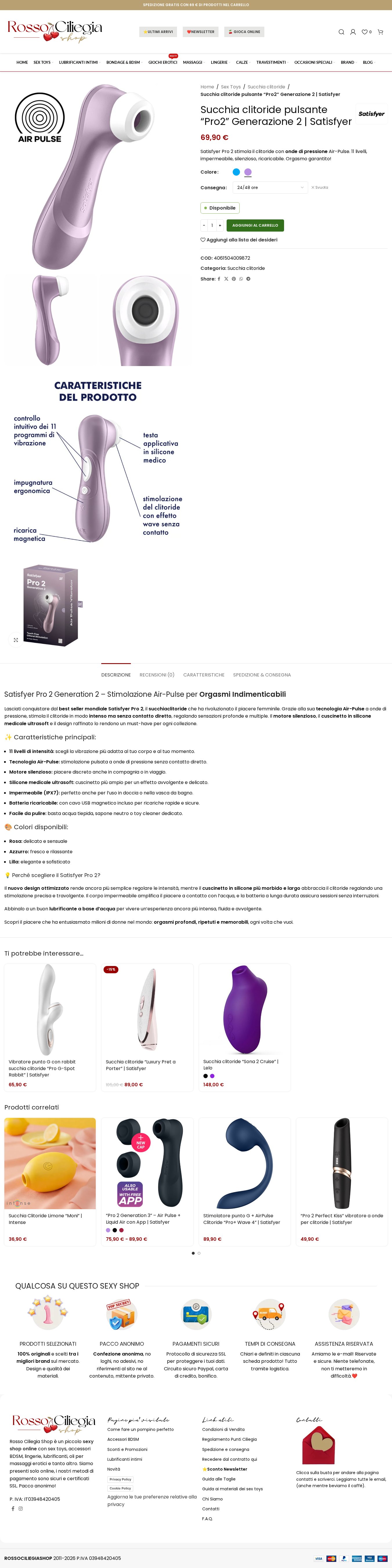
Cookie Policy (120, 1488)
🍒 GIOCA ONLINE (244, 31)
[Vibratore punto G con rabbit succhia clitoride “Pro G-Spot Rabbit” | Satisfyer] (50, 1009)
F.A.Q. (207, 1519)
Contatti (210, 1509)
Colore (208, 172)
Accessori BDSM (123, 1439)
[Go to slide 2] (199, 1253)
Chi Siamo (212, 1499)
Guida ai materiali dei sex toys (232, 1489)
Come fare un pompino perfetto (140, 1429)
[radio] (236, 172)
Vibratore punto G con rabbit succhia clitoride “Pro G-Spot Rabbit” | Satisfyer (42, 1068)
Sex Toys (231, 86)
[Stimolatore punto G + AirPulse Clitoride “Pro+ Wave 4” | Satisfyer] (244, 1163)
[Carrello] (380, 32)
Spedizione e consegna (225, 1449)
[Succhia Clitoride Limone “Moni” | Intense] (50, 1163)
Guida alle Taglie (219, 1479)
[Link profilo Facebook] (219, 279)
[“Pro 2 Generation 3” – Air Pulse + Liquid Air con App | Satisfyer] (147, 1163)
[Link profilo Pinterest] (234, 279)
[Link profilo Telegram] (248, 279)
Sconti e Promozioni (127, 1449)
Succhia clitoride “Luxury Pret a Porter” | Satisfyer (141, 1065)
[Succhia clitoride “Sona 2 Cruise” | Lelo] (244, 1009)
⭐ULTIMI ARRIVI (158, 31)
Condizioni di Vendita (223, 1429)
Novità (113, 1469)
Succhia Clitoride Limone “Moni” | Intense (45, 1218)
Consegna (212, 187)
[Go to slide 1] (193, 1253)
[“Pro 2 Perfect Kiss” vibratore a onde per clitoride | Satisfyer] (342, 1163)
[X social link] (226, 279)
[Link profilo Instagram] (20, 1508)
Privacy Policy (120, 1479)
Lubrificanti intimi (124, 1459)
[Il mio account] (353, 32)
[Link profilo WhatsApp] (241, 279)
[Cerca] (341, 32)
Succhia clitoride (266, 86)
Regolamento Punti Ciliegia (229, 1439)
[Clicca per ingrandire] (16, 639)
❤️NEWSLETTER (200, 31)
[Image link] (54, 1424)
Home (207, 86)
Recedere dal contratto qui (229, 1459)
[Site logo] (55, 31)
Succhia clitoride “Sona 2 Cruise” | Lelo (241, 1064)
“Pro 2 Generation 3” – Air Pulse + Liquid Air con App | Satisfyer (143, 1218)
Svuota (321, 187)
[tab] (116, 672)
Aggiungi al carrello (255, 225)
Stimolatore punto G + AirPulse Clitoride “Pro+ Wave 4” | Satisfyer (241, 1218)
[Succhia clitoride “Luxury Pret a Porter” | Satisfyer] (147, 1009)
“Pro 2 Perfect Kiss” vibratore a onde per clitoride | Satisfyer (342, 1218)
